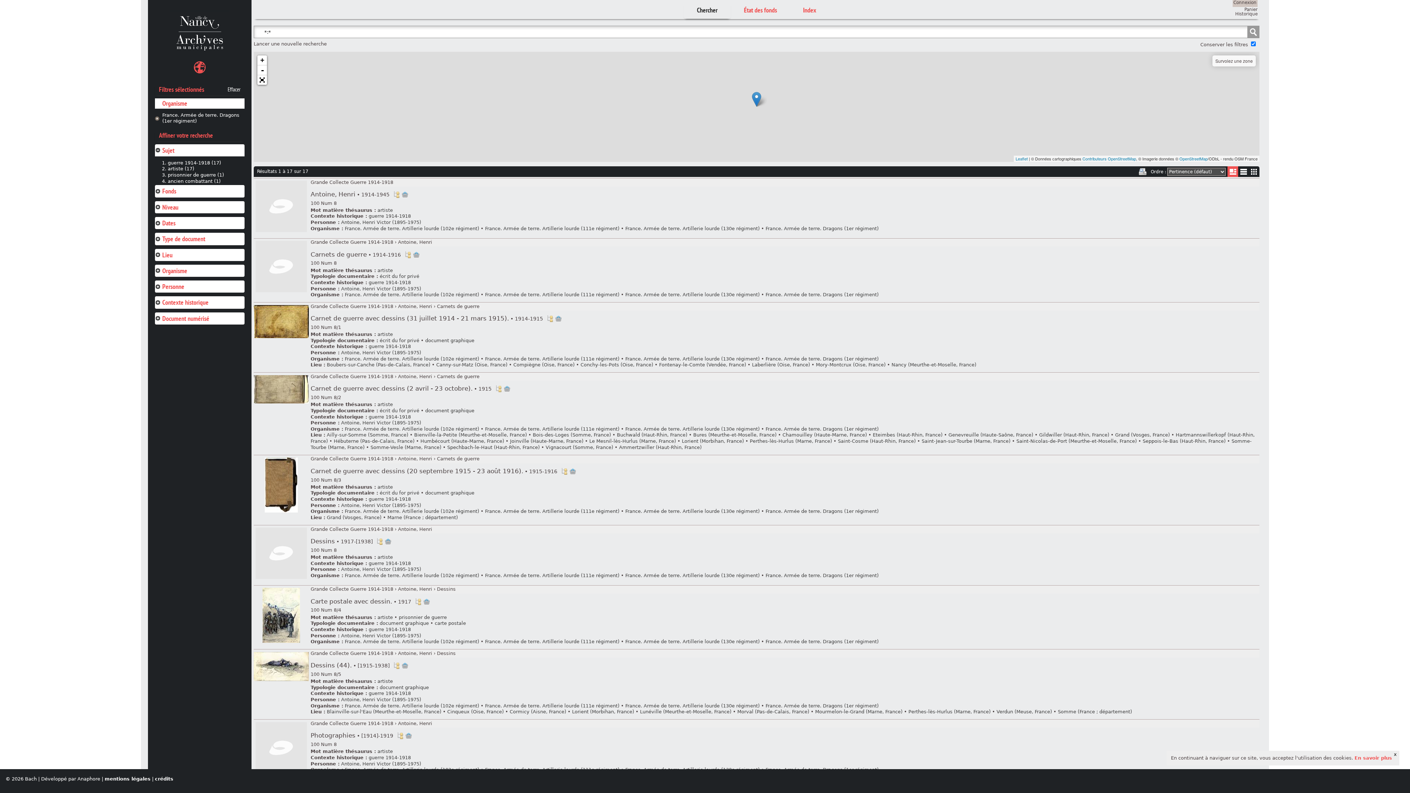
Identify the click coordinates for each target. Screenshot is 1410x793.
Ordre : (1158, 171)
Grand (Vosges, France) (1142, 435)
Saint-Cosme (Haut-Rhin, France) (877, 441)
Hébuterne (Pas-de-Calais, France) (374, 441)
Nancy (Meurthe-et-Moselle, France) (934, 364)
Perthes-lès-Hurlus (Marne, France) (791, 441)
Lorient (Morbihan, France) (713, 441)
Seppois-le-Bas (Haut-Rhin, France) (1184, 441)
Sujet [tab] (168, 150)
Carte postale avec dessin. (361, 601)
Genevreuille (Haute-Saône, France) (990, 435)
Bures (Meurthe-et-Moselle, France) (735, 435)
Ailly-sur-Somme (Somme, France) (367, 435)
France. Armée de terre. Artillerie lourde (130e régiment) (692, 228)
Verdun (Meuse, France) (1024, 711)
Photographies (352, 735)
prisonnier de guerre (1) (196, 175)
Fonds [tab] (169, 191)
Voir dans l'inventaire (396, 194)
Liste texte (1243, 173)
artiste (385, 210)
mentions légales (128, 779)
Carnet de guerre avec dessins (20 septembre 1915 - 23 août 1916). (434, 471)
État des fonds (760, 10)
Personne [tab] (173, 286)
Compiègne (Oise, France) (544, 364)
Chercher (707, 10)
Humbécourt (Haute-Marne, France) (462, 441)
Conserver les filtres (1224, 44)
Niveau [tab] (170, 207)
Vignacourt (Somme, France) (579, 447)
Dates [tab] (169, 223)
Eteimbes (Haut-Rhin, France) (908, 435)
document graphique (449, 340)
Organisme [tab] (174, 271)
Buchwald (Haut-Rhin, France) (652, 435)
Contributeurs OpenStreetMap (1109, 159)
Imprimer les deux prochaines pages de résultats (1142, 171)
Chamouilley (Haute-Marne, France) (824, 435)
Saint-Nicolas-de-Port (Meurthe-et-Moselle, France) (1076, 441)
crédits (164, 779)
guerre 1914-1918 (390, 216)
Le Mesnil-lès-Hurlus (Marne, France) (632, 441)
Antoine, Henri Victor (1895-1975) (381, 222)
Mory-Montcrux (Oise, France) (851, 364)
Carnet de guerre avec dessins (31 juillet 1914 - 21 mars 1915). (427, 318)
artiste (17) (181, 168)
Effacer (234, 89)
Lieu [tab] (167, 255)
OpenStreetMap (1193, 159)
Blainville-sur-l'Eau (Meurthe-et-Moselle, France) (384, 711)
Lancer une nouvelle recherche (290, 44)
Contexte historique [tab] (185, 302)
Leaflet (1022, 159)
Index (809, 10)
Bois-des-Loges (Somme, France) (572, 435)
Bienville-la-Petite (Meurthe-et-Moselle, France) (470, 435)
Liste (1233, 171)
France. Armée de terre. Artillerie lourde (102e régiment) (413, 228)
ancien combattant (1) (194, 181)
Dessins (342, 541)
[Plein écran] (262, 80)
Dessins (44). (350, 665)
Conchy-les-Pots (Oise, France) (617, 364)
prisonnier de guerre (423, 617)
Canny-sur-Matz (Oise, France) (471, 364)
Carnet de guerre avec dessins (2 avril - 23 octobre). (401, 388)
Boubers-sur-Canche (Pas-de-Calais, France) (378, 364)
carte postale (450, 623)
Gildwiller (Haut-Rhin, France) (1074, 435)
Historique (1246, 14)
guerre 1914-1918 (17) (194, 163)
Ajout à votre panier (405, 194)
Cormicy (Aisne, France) (538, 711)
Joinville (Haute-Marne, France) (546, 441)
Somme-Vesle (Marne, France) (405, 447)
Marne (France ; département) (422, 517)
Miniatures (1254, 171)
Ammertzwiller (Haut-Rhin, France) (660, 447)
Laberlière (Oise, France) (781, 364)
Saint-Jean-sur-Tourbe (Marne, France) (966, 441)
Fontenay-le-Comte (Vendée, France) (702, 364)
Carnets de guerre (356, 254)
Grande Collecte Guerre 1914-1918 (352, 182)
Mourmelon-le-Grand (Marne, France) (859, 711)
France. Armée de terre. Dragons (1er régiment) (200, 118)
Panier (1251, 9)
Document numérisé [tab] (185, 318)
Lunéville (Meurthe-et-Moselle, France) (685, 711)
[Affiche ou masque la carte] (200, 68)
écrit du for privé (399, 276)
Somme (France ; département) (1095, 711)
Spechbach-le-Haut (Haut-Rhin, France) (493, 447)
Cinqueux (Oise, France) (475, 711)
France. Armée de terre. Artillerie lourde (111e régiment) (552, 228)
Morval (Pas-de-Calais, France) (773, 711)
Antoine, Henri (350, 194)
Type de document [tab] (183, 239)
